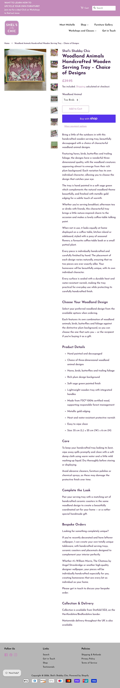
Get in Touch (109, 31)
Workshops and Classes (82, 31)
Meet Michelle (67, 25)
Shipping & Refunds (91, 655)
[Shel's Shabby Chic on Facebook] (6, 656)
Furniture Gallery (103, 25)
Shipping (80, 87)
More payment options (75, 126)
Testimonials (48, 667)
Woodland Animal (72, 94)
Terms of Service (89, 663)
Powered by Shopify (79, 676)
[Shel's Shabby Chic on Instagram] (15, 656)
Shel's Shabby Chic (59, 676)
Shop (84, 25)
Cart (87, 8)
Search (46, 655)
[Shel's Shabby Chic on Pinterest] (10, 656)
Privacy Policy (88, 659)
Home (7, 43)
